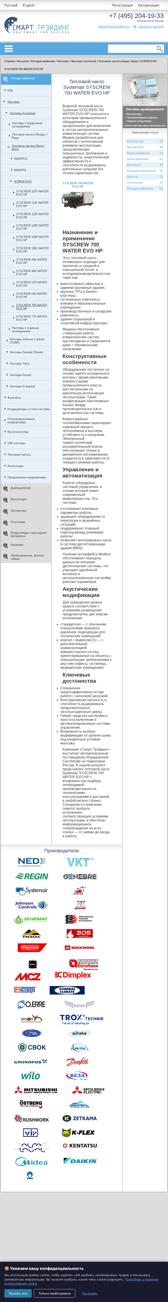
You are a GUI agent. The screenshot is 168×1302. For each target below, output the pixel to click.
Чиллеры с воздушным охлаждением (27, 124)
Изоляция (17, 544)
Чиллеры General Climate (26, 352)
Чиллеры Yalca (20, 363)
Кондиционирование (145, 170)
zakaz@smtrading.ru (114, 26)
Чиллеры (13, 102)
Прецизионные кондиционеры (26, 477)
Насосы (145, 176)
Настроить (90, 1293)
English (29, 5)
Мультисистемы (18, 431)
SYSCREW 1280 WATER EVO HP (32, 227)
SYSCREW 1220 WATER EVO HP (32, 215)
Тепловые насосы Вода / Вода (28, 147)
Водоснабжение (145, 153)
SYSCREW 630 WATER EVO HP (31, 295)
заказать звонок (151, 26)
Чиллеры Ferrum (21, 375)
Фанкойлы (14, 397)
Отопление (18, 522)
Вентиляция (18, 499)
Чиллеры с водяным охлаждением (25, 329)
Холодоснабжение (23, 78)
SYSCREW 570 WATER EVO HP (31, 284)
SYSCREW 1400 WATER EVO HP (32, 238)
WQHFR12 (21, 158)
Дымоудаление (21, 488)
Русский (11, 5)
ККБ (10, 90)
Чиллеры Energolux (22, 386)
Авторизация (148, 5)
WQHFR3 (20, 170)
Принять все (18, 1293)
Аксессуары (15, 466)
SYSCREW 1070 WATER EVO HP (32, 193)
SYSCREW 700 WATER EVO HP (31, 307)
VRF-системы (16, 443)
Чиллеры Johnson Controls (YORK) (27, 341)
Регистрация (122, 5)
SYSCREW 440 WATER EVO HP (31, 261)
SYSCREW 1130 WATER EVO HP (32, 204)
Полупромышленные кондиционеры (21, 420)
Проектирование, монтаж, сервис (28, 557)
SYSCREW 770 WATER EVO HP (31, 318)
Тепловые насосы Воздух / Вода (29, 136)
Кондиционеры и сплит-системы (28, 409)
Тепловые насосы (19, 454)
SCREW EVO (23, 181)
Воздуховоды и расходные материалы (28, 534)
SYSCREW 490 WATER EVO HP (31, 272)
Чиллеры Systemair (22, 113)
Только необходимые (54, 1293)
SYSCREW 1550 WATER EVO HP (32, 250)
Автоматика (18, 510)
